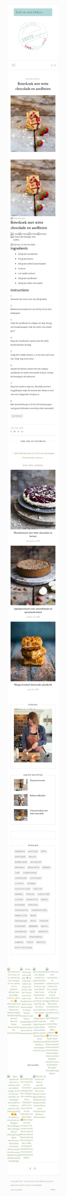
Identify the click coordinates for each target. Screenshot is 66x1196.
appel (43, 851)
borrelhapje (21, 862)
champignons (30, 873)
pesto (33, 921)
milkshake (20, 905)
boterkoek (17, 416)
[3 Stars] (32, 233)
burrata (46, 867)
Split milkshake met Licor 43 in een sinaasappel (34, 453)
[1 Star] (15, 233)
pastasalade (21, 921)
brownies (20, 867)
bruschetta (33, 867)
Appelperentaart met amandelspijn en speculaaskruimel (33, 610)
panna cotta (21, 915)
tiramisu (19, 942)
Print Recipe (19, 218)
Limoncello (32, 899)
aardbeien (20, 851)
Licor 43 (19, 899)
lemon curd (44, 894)
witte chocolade (23, 947)
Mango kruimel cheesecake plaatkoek (33, 684)
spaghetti (43, 931)
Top (52, 1190)
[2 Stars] (23, 233)
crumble (31, 883)
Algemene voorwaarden (20, 1185)
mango (44, 899)
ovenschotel (21, 910)
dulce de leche (22, 889)
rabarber (33, 926)
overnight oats (39, 910)
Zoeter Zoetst (32, 79)
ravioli (44, 926)
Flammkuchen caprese (32, 457)
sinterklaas (21, 931)
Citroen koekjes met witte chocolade (39, 812)
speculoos (20, 937)
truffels (41, 942)
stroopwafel (35, 937)
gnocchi (37, 889)
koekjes (30, 894)
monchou (33, 905)
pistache (44, 921)
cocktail (19, 883)
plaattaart (20, 926)
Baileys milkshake (37, 795)
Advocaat (33, 851)
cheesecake (21, 878)
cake (17, 873)
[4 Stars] (42, 233)
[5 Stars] (15, 236)
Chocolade (35, 878)
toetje (30, 942)
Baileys (32, 857)
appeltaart (20, 857)
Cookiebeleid (36, 1185)
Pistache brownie (37, 780)
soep (32, 931)
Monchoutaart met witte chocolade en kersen (33, 534)
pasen (33, 915)
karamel (19, 894)
